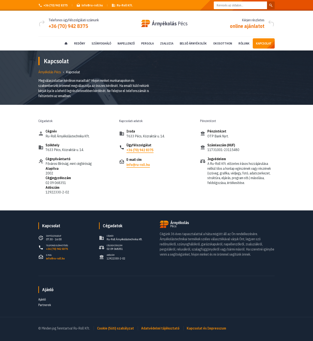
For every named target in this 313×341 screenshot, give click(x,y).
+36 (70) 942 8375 (55, 5)
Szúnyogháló (101, 43)
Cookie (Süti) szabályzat (115, 328)
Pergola (147, 43)
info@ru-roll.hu (138, 165)
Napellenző (126, 43)
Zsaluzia (166, 43)
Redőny (79, 43)
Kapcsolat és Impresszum (206, 328)
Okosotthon (222, 43)
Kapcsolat (263, 43)
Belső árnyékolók (193, 43)
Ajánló (47, 289)
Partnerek (44, 305)
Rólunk (244, 43)
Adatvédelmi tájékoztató (160, 328)
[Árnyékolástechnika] (66, 43)
